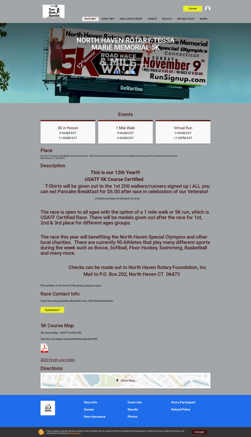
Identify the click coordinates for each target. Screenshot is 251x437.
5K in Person (68, 128)
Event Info (108, 18)
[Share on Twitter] (122, 72)
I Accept (199, 432)
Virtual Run (183, 128)
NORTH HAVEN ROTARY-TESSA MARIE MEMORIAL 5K (126, 43)
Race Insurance (94, 416)
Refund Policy (186, 18)
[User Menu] (207, 8)
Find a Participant (131, 18)
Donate (193, 8)
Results (167, 18)
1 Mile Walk (125, 128)
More (203, 18)
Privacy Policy (74, 433)
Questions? (52, 310)
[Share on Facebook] (117, 72)
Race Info (90, 18)
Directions (142, 64)
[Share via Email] (127, 72)
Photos (133, 416)
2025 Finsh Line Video (58, 360)
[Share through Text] (132, 72)
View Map (128, 380)
